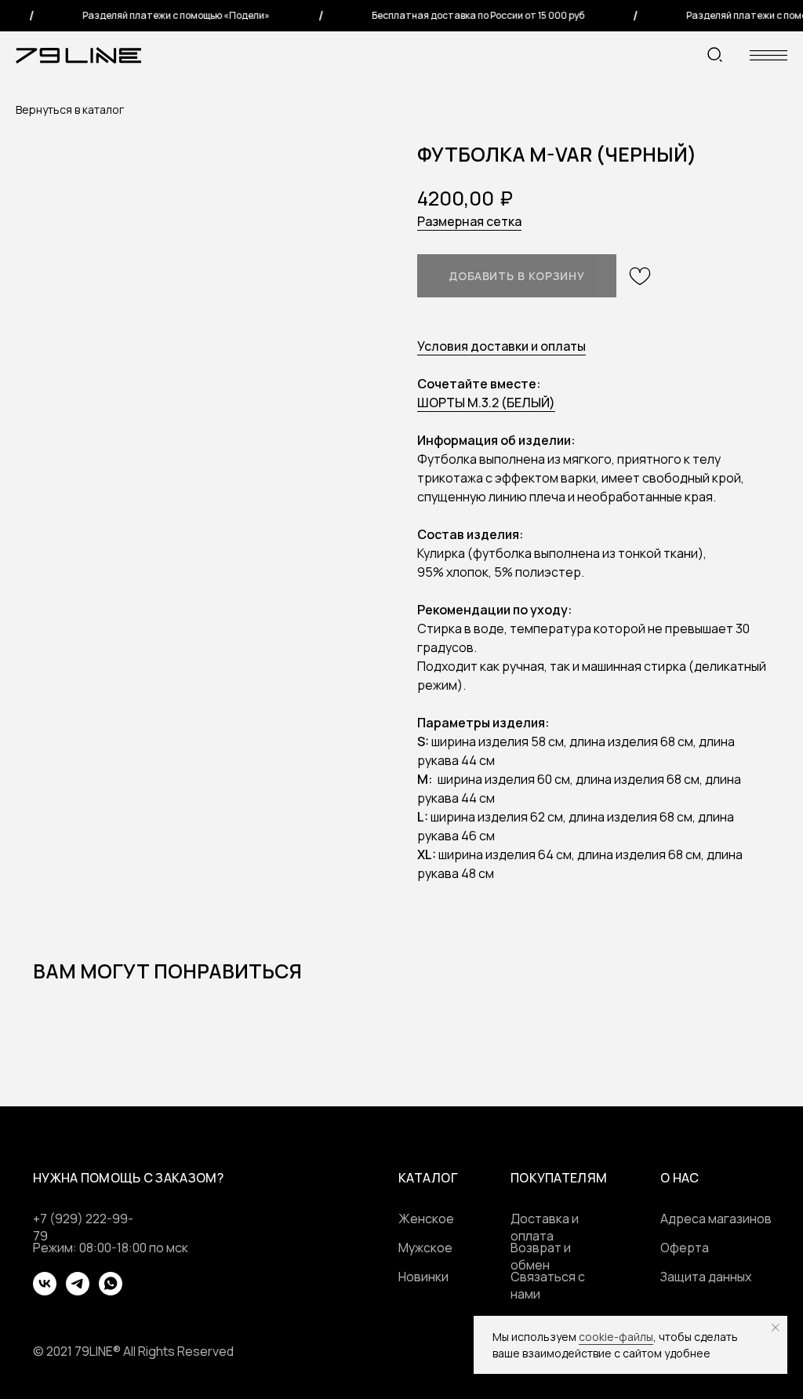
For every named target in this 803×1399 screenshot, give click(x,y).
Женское (426, 1218)
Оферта (684, 1247)
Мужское (425, 1247)
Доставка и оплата (545, 1227)
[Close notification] (775, 1327)
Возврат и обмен (541, 1256)
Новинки (423, 1276)
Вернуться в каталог (70, 109)
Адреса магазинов (716, 1218)
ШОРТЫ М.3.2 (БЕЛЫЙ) (486, 402)
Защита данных (705, 1276)
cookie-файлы (616, 1336)
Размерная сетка (469, 221)
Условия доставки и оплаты (501, 346)
